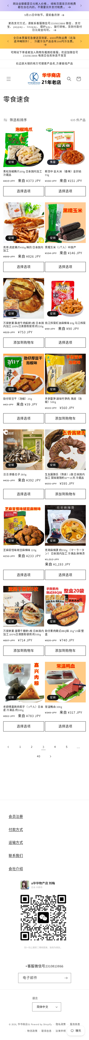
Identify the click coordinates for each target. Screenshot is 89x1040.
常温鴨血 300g (53, 706)
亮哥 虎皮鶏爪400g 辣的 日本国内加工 (23, 249)
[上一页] (8, 747)
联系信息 (46, 1030)
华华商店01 (24, 1024)
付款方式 (16, 829)
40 (38, 756)
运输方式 (16, 842)
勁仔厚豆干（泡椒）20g (17, 398)
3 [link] (43, 747)
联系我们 (16, 855)
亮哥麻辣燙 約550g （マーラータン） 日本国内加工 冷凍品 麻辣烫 (65, 551)
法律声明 (61, 1030)
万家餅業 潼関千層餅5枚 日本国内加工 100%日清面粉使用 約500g (23, 632)
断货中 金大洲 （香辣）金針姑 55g (63, 173)
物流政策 (32, 1030)
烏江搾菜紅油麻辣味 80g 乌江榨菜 (65, 323)
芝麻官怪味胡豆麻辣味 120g (20, 550)
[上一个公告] (8, 5)
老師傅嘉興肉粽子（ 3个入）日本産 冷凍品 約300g (23, 708)
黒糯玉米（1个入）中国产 (60, 247)
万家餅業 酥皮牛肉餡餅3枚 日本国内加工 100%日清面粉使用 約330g (23, 324)
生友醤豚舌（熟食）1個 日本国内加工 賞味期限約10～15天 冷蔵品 (65, 476)
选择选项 (24, 191)
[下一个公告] (81, 5)
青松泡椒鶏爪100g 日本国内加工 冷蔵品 (22, 173)
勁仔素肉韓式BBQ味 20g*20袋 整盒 (64, 632)
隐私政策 (61, 1024)
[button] (8, 79)
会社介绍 (16, 868)
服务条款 (75, 1024)
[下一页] (50, 756)
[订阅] (66, 978)
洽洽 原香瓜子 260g (14, 474)
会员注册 (16, 816)
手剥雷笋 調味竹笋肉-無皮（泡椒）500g (63, 400)
